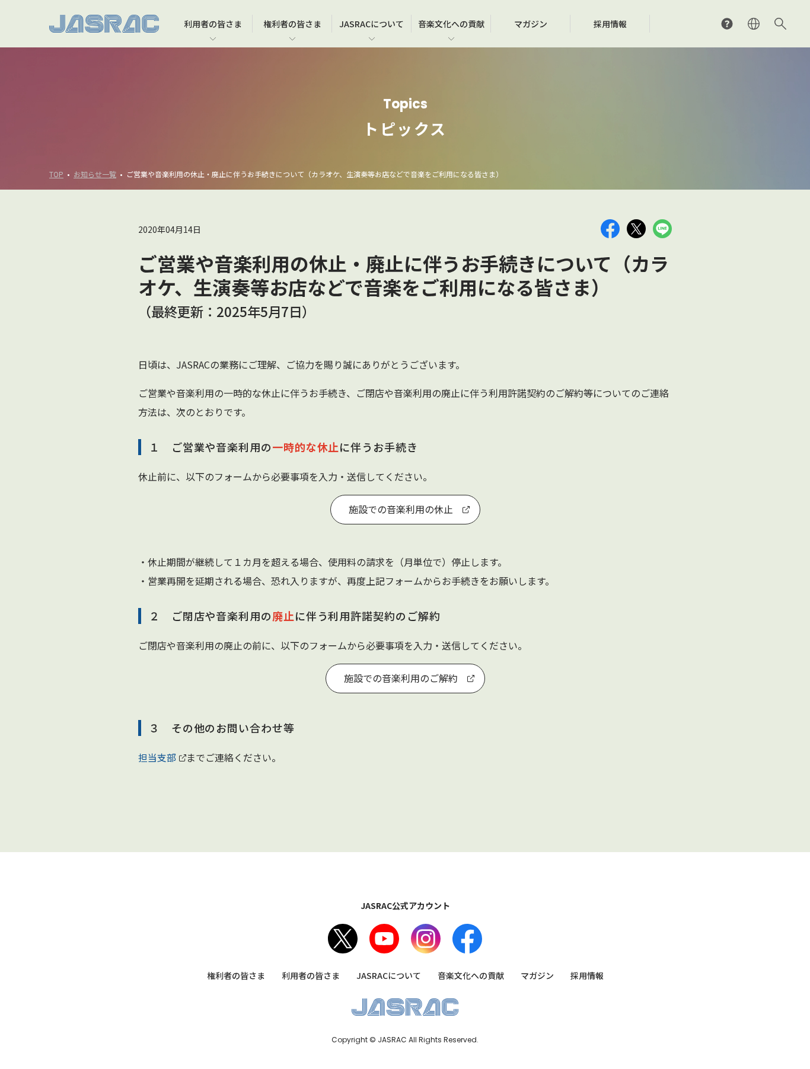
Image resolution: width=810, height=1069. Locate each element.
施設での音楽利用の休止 (401, 509)
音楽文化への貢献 (471, 975)
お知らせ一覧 (95, 174)
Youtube (384, 938)
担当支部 (157, 757)
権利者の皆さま (236, 975)
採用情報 (587, 975)
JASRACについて (388, 975)
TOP (56, 174)
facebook (467, 938)
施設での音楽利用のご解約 (401, 678)
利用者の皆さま (311, 975)
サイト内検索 (780, 24)
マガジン (537, 975)
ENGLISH (754, 24)
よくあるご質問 (727, 24)
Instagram (426, 938)
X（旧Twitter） (343, 938)
